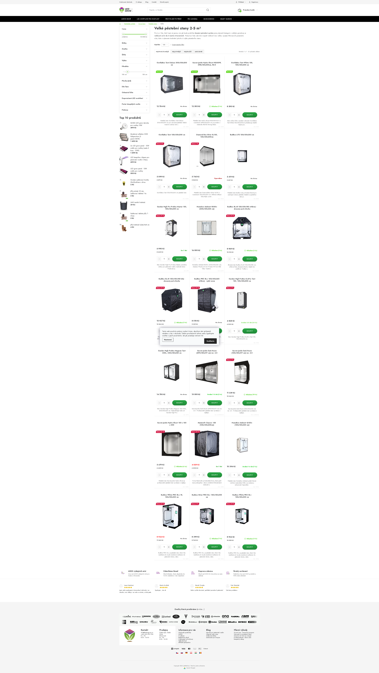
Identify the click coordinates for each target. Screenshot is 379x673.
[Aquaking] (121, 616)
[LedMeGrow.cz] (177, 653)
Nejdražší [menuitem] (188, 52)
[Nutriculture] (169, 622)
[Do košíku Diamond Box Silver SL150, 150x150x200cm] (214, 186)
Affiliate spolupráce (184, 642)
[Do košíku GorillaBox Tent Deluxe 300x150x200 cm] (179, 114)
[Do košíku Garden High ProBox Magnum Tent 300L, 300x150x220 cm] (179, 402)
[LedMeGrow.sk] (182, 653)
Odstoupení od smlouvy (185, 639)
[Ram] (240, 616)
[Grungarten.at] (191, 653)
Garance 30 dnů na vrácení (242, 636)
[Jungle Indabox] (189, 622)
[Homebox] (198, 622)
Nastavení (168, 340)
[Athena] (131, 616)
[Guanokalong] (208, 622)
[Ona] (220, 616)
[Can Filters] (151, 616)
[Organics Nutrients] (159, 622)
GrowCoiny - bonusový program (244, 632)
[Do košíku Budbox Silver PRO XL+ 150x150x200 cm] (214, 546)
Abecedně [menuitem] (198, 52)
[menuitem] (127, 19)
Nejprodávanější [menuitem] (162, 52)
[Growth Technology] (171, 616)
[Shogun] (129, 622)
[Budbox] (238, 622)
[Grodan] (218, 622)
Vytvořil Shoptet (190, 668)
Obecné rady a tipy (212, 634)
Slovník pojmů (164, 2)
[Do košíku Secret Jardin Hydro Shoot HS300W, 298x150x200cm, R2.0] (214, 114)
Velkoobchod (182, 641)
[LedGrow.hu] (196, 653)
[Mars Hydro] (179, 622)
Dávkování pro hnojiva (213, 637)
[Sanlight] (139, 622)
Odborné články (211, 636)
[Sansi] (250, 616)
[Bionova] (141, 616)
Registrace (255, 2)
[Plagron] (230, 616)
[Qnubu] (149, 622)
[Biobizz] (248, 622)
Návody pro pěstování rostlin (215, 632)
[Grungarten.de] (186, 653)
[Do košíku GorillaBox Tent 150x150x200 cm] (179, 186)
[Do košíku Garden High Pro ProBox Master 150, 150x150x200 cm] (179, 258)
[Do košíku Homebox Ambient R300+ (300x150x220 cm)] (214, 258)
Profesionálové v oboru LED (242, 637)
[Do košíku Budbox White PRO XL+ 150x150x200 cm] (249, 547)
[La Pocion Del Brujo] (200, 616)
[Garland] (161, 616)
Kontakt (154, 2)
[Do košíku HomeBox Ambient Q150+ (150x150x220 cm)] (249, 475)
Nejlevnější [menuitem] (176, 52)
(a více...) (201, 609)
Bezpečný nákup (239, 639)
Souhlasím (210, 341)
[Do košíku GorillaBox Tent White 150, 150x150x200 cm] (249, 114)
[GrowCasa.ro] (200, 653)
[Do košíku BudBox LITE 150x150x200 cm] (249, 186)
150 (164, 45)
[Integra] (190, 616)
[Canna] (228, 622)
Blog (146, 2)
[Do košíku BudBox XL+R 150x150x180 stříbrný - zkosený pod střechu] (249, 259)
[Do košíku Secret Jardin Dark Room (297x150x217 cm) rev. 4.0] (214, 402)
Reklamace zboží (183, 637)
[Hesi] (180, 616)
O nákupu (139, 2)
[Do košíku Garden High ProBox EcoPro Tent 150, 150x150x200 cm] (249, 331)
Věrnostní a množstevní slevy (242, 634)
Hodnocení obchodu (125, 2)
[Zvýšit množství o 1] (169, 115)
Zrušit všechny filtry (178, 45)
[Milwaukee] (210, 616)
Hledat (208, 10)
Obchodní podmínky (184, 632)
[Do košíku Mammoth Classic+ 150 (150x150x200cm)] (214, 474)
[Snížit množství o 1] (159, 115)
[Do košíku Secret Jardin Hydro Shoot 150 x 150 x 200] (179, 474)
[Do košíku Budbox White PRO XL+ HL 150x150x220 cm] (179, 546)
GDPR (180, 634)
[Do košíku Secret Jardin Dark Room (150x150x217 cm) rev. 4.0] (249, 402)
